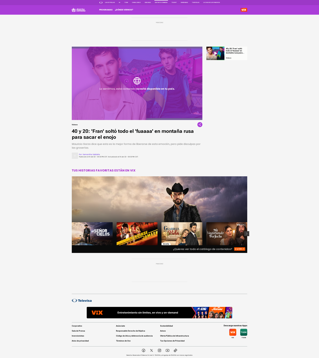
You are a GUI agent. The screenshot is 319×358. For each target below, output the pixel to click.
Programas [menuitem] (106, 9)
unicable (148, 2)
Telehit (174, 2)
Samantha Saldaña (91, 154)
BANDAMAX (184, 2)
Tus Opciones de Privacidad (172, 341)
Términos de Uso (123, 341)
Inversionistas (78, 336)
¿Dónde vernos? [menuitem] (124, 9)
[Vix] (243, 10)
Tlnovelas (195, 2)
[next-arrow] (246, 233)
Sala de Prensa (78, 331)
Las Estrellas (110, 2)
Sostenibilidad (166, 326)
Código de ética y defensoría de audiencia (134, 336)
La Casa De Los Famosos (211, 2)
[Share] (199, 124)
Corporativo (77, 326)
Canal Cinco (136, 2)
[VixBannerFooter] (159, 312)
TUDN (126, 2)
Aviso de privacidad (80, 341)
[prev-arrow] (70, 234)
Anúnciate (120, 326)
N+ (119, 2)
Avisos (163, 331)
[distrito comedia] (78, 10)
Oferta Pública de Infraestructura (174, 336)
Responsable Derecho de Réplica (130, 331)
